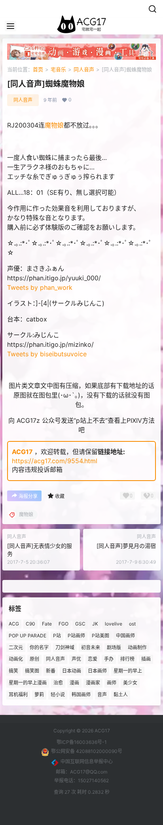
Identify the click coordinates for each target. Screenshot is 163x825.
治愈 (58, 683)
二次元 (16, 647)
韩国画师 (81, 695)
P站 (57, 636)
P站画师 (76, 636)
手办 (109, 659)
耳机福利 (18, 695)
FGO (63, 624)
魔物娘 (54, 125)
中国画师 (125, 636)
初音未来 (90, 647)
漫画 (74, 683)
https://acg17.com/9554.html (54, 461)
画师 (111, 683)
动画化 (16, 659)
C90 (30, 624)
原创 (34, 659)
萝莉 (39, 695)
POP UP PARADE (27, 636)
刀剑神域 (64, 647)
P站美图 (100, 636)
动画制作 (137, 647)
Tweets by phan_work (39, 287)
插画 (146, 659)
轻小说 (58, 695)
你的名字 (39, 647)
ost (132, 624)
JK (95, 624)
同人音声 (84, 69)
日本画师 (97, 671)
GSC (80, 624)
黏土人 (121, 695)
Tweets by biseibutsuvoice (47, 354)
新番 (50, 671)
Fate (47, 624)
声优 (76, 659)
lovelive (113, 624)
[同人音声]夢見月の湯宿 (126, 545)
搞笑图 (32, 671)
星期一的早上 (128, 671)
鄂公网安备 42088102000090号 (86, 751)
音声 (102, 695)
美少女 (130, 683)
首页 (38, 69)
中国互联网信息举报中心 (87, 761)
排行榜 (127, 659)
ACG (14, 624)
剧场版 (114, 647)
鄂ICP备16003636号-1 (82, 742)
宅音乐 (58, 69)
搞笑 (13, 671)
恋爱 (92, 659)
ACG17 (22, 452)
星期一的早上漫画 (28, 683)
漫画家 (93, 683)
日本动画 (71, 671)
